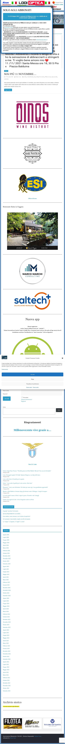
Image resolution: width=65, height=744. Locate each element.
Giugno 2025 (6, 571)
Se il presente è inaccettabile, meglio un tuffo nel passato (16, 519)
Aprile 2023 (6, 640)
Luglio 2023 (6, 632)
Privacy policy (29, 387)
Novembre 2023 (7, 622)
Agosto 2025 (6, 566)
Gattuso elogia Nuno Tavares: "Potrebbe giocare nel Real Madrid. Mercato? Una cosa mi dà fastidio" (27, 471)
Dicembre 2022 (6, 651)
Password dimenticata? (26, 399)
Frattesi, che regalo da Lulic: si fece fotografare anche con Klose (18, 499)
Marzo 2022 (6, 675)
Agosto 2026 (6, 534)
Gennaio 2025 (6, 585)
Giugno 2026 (6, 540)
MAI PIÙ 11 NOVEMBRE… (20, 73)
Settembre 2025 (6, 563)
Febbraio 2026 (6, 550)
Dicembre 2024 (6, 587)
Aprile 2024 (6, 608)
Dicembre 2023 (6, 619)
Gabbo (25, 76)
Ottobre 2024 (6, 593)
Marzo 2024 (6, 611)
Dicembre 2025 (6, 556)
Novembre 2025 (7, 558)
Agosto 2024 (6, 598)
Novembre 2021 (7, 685)
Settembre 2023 (6, 627)
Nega (32, 379)
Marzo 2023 (6, 643)
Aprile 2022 (6, 672)
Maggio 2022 (6, 669)
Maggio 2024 (6, 606)
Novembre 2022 (7, 654)
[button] (62, 358)
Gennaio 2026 (6, 553)
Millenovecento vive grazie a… (32, 430)
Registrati (23, 401)
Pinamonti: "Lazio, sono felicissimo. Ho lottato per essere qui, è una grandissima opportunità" (25, 487)
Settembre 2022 (6, 659)
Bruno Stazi (13, 738)
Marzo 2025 (6, 579)
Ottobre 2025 (6, 561)
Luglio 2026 (6, 537)
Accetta (33, 374)
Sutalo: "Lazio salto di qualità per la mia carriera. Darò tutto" (17, 483)
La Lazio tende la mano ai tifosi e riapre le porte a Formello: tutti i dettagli (21, 495)
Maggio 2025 (6, 574)
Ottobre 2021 (6, 688)
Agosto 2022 (6, 661)
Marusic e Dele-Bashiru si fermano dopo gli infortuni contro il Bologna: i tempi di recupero (25, 491)
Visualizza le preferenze (32, 384)
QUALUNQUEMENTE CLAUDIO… (12, 513)
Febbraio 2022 (6, 677)
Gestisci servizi (5, 369)
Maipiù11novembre (40, 76)
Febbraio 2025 (6, 582)
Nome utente (6, 390)
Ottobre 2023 (6, 624)
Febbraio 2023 (6, 646)
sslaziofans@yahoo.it (41, 39)
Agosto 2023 (6, 630)
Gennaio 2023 (6, 648)
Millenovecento (48, 76)
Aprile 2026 (6, 545)
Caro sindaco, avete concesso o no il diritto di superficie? (16, 516)
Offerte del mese (32, 198)
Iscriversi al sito (8, 27)
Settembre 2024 (6, 595)
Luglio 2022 (6, 664)
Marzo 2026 (6, 548)
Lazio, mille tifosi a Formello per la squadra (13, 479)
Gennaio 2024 (6, 616)
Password (5, 394)
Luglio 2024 (6, 601)
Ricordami (25, 397)
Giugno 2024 (6, 603)
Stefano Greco (18, 76)
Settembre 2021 (6, 691)
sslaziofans (6, 79)
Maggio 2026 (6, 542)
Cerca (4, 407)
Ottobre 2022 (6, 656)
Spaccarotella (54, 76)
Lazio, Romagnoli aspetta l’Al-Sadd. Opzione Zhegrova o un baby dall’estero (21, 475)
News (6, 71)
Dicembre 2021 (6, 683)
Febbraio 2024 (6, 614)
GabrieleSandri (30, 76)
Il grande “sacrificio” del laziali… (11, 511)
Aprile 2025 (6, 577)
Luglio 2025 (6, 569)
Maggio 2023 (6, 638)
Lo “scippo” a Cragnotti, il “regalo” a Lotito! (14, 521)
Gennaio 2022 (6, 680)
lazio (35, 76)
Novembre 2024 (7, 590)
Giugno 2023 (6, 635)
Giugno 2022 (6, 667)
